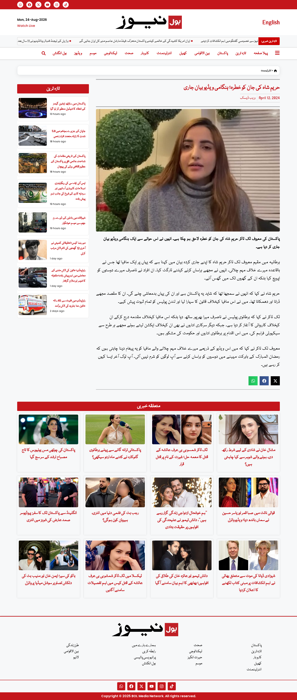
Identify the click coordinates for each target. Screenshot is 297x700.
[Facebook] (29, 5)
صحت (129, 53)
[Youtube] (47, 5)
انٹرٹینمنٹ (164, 53)
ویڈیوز (78, 53)
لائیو (76, 657)
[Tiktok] (66, 5)
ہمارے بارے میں (144, 645)
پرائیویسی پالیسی (145, 657)
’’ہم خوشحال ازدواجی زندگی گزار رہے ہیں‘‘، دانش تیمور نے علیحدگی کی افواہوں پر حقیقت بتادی (182, 520)
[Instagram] (57, 5)
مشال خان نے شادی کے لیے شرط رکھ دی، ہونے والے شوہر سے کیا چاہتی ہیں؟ (248, 457)
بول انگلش (60, 53)
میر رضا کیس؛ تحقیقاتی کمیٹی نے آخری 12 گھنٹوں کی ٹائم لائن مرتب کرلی (68, 248)
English (271, 22)
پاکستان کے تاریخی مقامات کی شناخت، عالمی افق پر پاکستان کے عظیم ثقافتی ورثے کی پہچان (68, 161)
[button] (253, 380)
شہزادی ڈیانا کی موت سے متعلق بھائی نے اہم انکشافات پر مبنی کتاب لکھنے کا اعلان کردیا (248, 583)
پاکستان (222, 53)
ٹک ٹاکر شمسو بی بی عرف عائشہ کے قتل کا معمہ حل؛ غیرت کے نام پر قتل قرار (182, 457)
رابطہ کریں (149, 651)
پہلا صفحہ (261, 53)
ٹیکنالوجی (110, 53)
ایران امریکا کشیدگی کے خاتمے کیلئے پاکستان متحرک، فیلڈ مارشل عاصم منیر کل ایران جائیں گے (155, 41)
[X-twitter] (38, 5)
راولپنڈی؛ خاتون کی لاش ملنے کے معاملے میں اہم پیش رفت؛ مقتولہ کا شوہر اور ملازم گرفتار (68, 275)
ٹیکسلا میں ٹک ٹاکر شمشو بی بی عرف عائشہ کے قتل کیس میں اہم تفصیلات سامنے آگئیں (115, 583)
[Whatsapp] (20, 5)
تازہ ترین (241, 53)
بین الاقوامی (202, 53)
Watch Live (26, 25)
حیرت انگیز (195, 657)
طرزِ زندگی (72, 645)
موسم (93, 53)
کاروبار (145, 53)
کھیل (183, 53)
